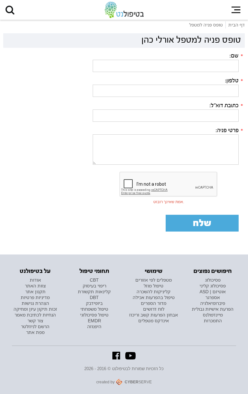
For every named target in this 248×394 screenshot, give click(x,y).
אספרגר (212, 297)
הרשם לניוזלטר (35, 326)
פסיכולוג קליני (213, 286)
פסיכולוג (213, 280)
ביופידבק (94, 303)
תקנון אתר (35, 292)
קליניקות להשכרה (153, 292)
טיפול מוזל (153, 286)
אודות (35, 280)
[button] (10, 10)
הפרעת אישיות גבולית (212, 309)
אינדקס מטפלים (153, 321)
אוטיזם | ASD (213, 292)
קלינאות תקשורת (94, 292)
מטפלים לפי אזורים (153, 280)
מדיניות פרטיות (35, 297)
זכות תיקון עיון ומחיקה (35, 309)
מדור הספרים (153, 303)
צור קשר (35, 321)
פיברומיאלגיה (212, 303)
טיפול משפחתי (94, 309)
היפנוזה (94, 326)
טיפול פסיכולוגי (94, 315)
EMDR (94, 321)
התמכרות (213, 321)
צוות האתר (35, 286)
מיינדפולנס (213, 315)
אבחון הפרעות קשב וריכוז (153, 315)
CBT (94, 280)
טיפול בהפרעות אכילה (154, 297)
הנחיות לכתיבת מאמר (35, 315)
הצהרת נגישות (35, 303)
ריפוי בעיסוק (94, 286)
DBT (94, 297)
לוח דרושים (153, 309)
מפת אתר (35, 332)
